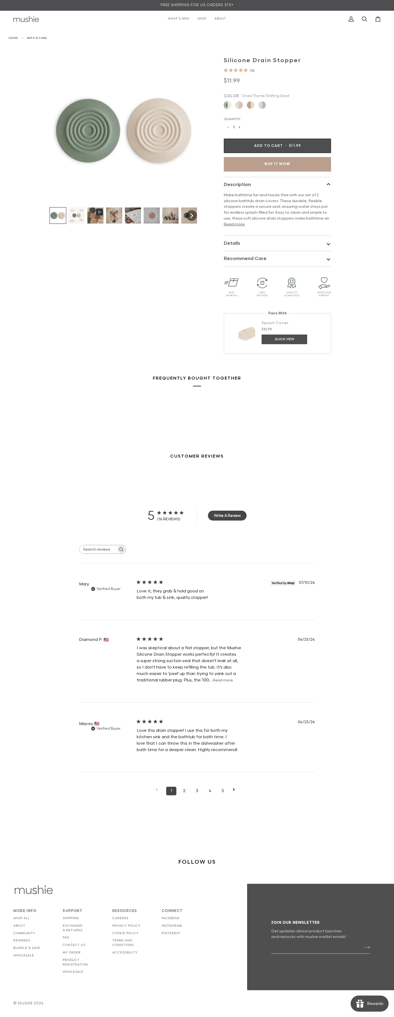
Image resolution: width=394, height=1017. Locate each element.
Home (13, 38)
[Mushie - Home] (26, 19)
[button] (58, 215)
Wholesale (23, 955)
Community (24, 933)
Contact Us (74, 945)
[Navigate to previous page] (158, 789)
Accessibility (124, 952)
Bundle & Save (26, 948)
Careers (120, 918)
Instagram (172, 925)
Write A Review (227, 515)
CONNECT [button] (172, 911)
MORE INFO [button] (25, 911)
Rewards (21, 940)
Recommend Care (245, 258)
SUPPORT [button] (72, 911)
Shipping (71, 918)
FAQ (66, 937)
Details (232, 243)
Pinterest (171, 933)
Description (237, 184)
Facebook (171, 918)
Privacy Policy (126, 925)
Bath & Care (37, 38)
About (19, 925)
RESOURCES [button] (124, 911)
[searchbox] (97, 549)
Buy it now (277, 164)
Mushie (26, 1003)
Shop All (21, 918)
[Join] (365, 947)
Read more (234, 224)
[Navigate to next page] (236, 789)
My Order (72, 952)
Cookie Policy (125, 933)
